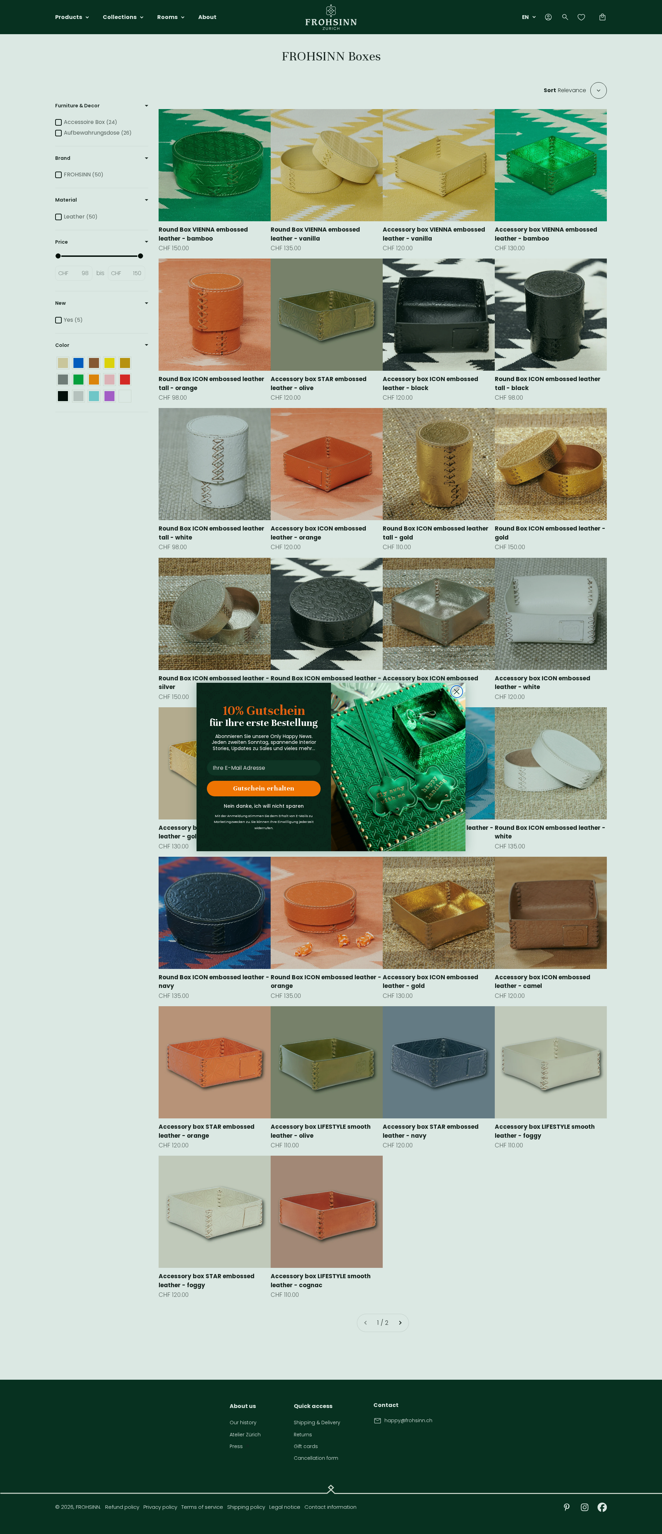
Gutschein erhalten (263, 788)
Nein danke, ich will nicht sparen (264, 806)
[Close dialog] (457, 692)
